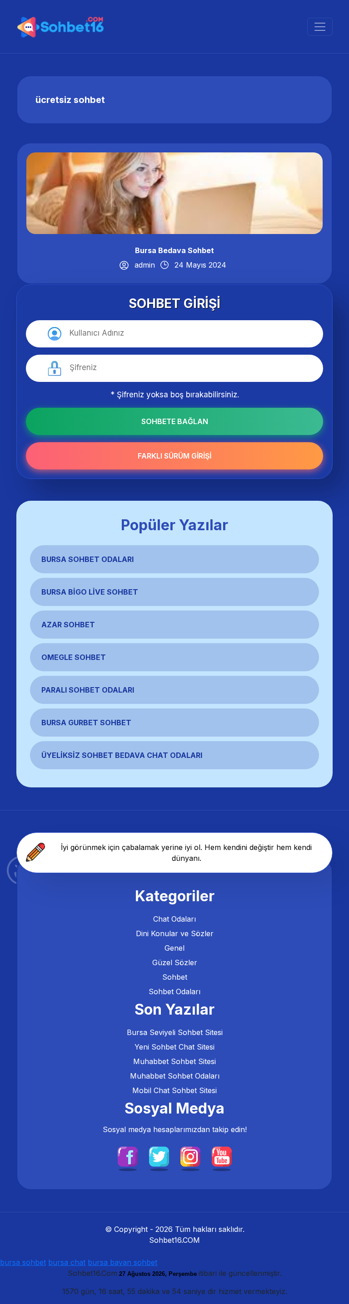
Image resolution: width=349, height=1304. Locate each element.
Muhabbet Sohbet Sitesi (174, 1061)
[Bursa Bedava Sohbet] (174, 192)
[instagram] (190, 1156)
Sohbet (174, 977)
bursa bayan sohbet (122, 1262)
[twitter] (159, 1156)
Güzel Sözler (174, 962)
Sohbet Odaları (174, 991)
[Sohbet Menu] (320, 27)
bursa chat (66, 1262)
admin (145, 264)
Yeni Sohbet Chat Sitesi (174, 1046)
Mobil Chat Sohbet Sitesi (174, 1090)
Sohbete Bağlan (174, 421)
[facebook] (127, 1156)
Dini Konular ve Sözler (175, 933)
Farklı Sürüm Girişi (174, 455)
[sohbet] (61, 26)
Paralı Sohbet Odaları (87, 689)
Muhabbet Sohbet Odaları (174, 1075)
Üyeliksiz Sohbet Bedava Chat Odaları (121, 755)
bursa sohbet (23, 1262)
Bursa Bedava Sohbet (174, 250)
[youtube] (221, 1156)
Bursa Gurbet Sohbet (86, 722)
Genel (174, 947)
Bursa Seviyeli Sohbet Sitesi (175, 1032)
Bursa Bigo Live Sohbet (89, 591)
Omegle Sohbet (73, 657)
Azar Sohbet (68, 624)
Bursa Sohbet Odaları (87, 559)
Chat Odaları (174, 918)
